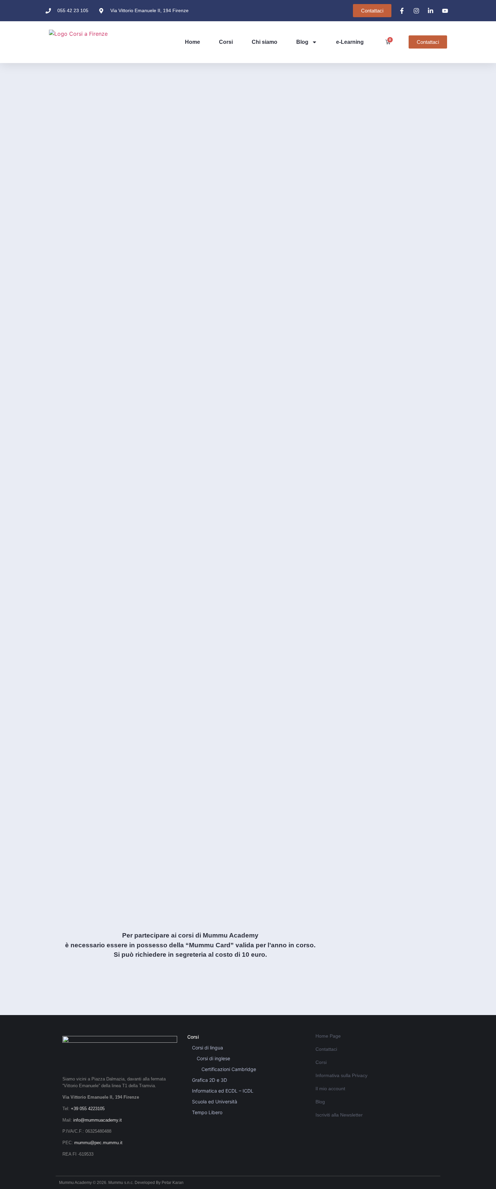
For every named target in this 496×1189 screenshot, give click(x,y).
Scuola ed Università (214, 1101)
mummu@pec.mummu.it (98, 1142)
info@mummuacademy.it (97, 1120)
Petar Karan (173, 1182)
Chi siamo (264, 42)
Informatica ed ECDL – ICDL (222, 1091)
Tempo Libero (207, 1112)
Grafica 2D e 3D (209, 1080)
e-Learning (350, 42)
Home (192, 42)
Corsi (226, 42)
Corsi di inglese (213, 1058)
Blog (302, 42)
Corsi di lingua (207, 1047)
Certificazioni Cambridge (228, 1069)
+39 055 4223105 (88, 1108)
